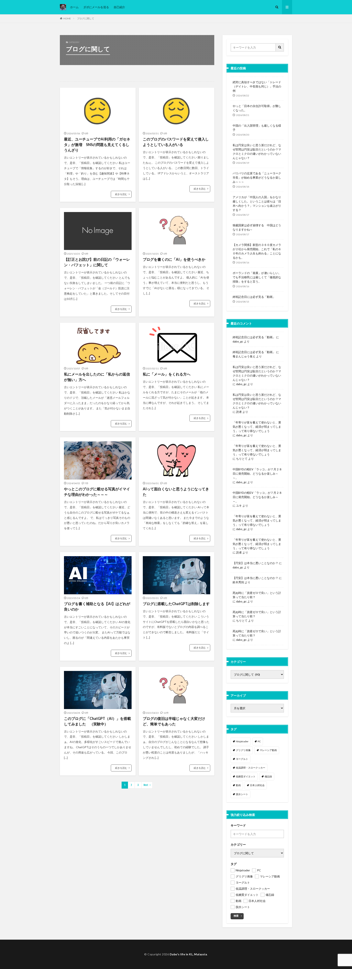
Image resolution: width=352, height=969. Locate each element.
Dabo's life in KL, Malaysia (188, 954)
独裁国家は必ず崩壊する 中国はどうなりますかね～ (257, 227)
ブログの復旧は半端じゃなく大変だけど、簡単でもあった (174, 721)
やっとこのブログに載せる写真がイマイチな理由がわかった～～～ (97, 492)
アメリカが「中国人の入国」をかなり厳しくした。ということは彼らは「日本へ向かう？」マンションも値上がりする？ (257, 203)
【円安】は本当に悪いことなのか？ (255, 563)
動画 (238, 785)
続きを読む (121, 194)
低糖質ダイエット (245, 776)
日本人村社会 (257, 785)
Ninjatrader (242, 741)
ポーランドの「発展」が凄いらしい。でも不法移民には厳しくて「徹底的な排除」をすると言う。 (257, 277)
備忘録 (268, 776)
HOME (67, 18)
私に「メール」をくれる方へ (166, 374)
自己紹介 (119, 7)
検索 (236, 915)
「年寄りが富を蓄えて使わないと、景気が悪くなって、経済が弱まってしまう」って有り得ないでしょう (257, 427)
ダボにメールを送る (96, 7)
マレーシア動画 (268, 750)
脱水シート (242, 794)
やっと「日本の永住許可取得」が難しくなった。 (257, 108)
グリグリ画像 (243, 750)
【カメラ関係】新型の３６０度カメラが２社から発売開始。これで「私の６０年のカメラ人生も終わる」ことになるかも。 (257, 251)
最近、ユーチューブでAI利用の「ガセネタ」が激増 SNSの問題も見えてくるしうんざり (97, 144)
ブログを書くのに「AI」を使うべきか (174, 259)
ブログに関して (85, 18)
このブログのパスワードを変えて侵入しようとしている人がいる (176, 142)
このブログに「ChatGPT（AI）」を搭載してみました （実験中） (97, 721)
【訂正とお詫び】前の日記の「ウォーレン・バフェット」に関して (97, 262)
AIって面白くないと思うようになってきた (176, 492)
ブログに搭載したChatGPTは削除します (176, 603)
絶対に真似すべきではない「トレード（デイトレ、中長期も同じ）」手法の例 (257, 86)
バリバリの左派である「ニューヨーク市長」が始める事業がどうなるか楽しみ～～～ (257, 177)
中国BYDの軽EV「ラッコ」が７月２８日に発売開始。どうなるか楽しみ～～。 (257, 473)
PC (259, 741)
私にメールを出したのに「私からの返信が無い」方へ (97, 377)
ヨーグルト (242, 758)
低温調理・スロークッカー (250, 767)
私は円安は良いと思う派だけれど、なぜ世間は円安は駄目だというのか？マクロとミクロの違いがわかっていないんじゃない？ (257, 151)
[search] (280, 47)
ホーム (74, 7)
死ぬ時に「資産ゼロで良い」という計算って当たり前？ (257, 595)
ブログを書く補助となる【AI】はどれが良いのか (97, 606)
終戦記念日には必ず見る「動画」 (254, 296)
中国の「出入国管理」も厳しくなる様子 (257, 127)
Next (146, 785)
